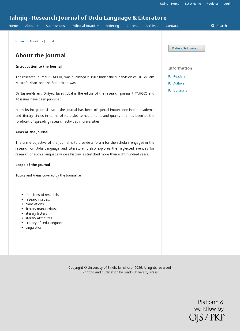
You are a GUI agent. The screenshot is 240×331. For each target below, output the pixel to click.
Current (132, 25)
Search (221, 25)
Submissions (55, 25)
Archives (152, 25)
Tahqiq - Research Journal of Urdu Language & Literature (87, 17)
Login (228, 3)
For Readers (176, 76)
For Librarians (177, 90)
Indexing (112, 25)
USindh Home (170, 3)
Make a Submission (187, 48)
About (30, 25)
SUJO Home (193, 3)
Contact (172, 25)
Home (13, 25)
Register (212, 3)
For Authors (176, 83)
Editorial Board (84, 25)
